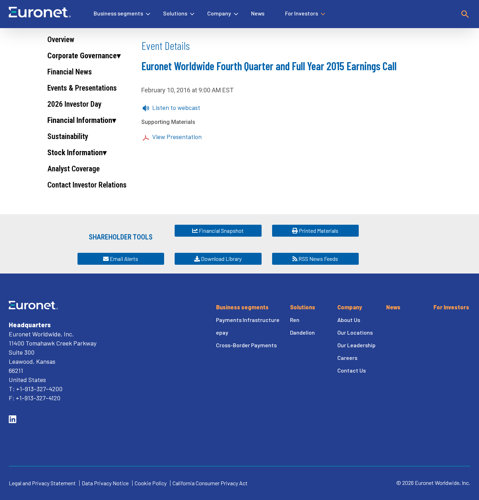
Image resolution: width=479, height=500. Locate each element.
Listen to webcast (176, 107)
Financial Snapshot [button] (221, 230)
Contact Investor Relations (87, 184)
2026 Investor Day (74, 104)
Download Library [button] (221, 258)
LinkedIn (12, 419)
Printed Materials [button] (318, 230)
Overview (60, 39)
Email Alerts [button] (123, 258)
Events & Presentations (82, 88)
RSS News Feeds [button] (317, 258)
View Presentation (177, 136)
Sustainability (67, 136)
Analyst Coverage (73, 168)
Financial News (69, 71)
